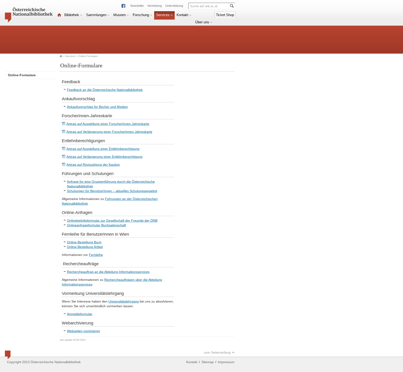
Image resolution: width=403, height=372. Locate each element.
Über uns (202, 22)
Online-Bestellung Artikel (85, 247)
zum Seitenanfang (217, 352)
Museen (119, 15)
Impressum (226, 362)
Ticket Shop (225, 15)
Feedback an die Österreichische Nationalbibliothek (105, 90)
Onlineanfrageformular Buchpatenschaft (96, 225)
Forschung (141, 15)
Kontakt (182, 15)
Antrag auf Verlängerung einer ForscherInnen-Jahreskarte (109, 132)
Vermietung (154, 5)
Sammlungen (96, 15)
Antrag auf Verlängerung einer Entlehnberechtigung (104, 156)
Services (163, 15)
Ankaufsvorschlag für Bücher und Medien (97, 107)
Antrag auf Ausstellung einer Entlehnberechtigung (102, 149)
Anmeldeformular (79, 314)
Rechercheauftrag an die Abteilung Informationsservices (108, 272)
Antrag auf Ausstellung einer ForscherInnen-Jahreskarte (107, 124)
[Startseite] (59, 14)
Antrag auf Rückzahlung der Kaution (93, 164)
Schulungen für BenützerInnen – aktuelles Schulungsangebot (112, 191)
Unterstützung (174, 5)
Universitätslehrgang (123, 301)
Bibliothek (71, 15)
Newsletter (137, 5)
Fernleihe (96, 255)
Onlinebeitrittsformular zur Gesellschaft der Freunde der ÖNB (112, 220)
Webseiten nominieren (83, 331)
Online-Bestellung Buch (84, 242)
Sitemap (208, 362)
